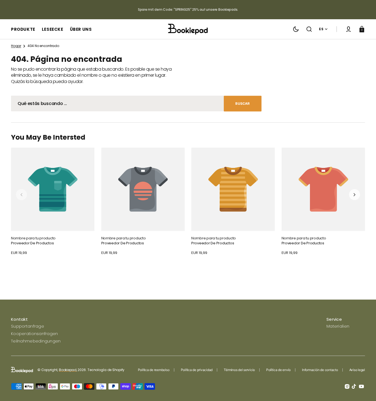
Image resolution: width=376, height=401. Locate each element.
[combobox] (136, 103)
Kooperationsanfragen (34, 333)
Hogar (16, 46)
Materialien (337, 326)
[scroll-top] (364, 389)
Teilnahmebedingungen (36, 341)
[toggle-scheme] (296, 29)
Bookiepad (68, 370)
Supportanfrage (27, 326)
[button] (309, 29)
